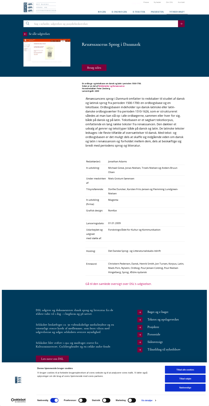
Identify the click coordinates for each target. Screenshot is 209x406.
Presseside (153, 334)
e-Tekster (139, 12)
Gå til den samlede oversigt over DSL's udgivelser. (118, 284)
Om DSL (169, 2)
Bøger (102, 12)
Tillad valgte (185, 378)
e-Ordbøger (119, 12)
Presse (146, 2)
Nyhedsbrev (177, 12)
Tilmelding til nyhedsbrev (163, 349)
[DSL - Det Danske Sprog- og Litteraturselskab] (39, 7)
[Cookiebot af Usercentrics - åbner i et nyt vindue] (18, 400)
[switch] (82, 400)
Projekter (157, 12)
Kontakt (181, 2)
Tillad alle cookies (185, 369)
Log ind (136, 3)
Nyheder (157, 2)
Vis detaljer (147, 400)
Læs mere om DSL (52, 358)
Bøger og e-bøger (157, 312)
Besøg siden (94, 67)
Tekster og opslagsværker (163, 319)
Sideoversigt (155, 342)
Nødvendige (185, 387)
